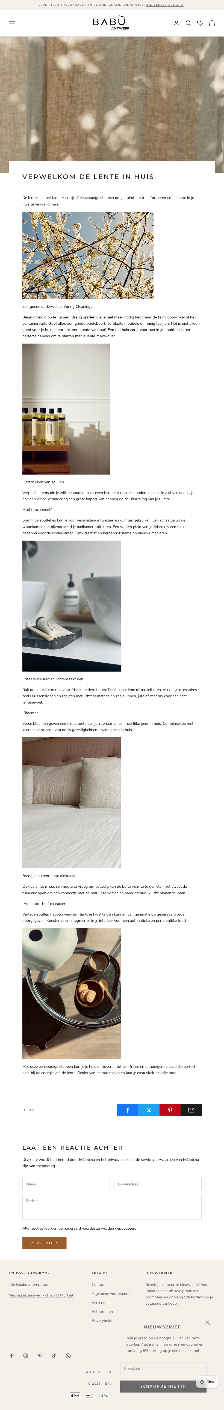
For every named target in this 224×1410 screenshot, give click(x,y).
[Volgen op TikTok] (54, 1355)
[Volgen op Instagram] (25, 1355)
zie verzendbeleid (165, 5)
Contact (98, 1284)
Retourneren (102, 1311)
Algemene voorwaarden (112, 1293)
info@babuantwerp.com (29, 1284)
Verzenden (44, 1243)
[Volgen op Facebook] (11, 1355)
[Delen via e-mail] (191, 1110)
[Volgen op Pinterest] (40, 1355)
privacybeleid (118, 1159)
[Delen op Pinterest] (170, 1110)
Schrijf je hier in (163, 1386)
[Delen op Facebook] (127, 1110)
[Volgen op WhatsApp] (68, 1355)
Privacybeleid (103, 1320)
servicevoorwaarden (158, 1159)
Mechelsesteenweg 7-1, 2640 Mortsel (41, 1295)
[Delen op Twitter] (148, 1110)
